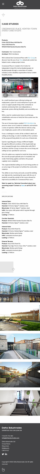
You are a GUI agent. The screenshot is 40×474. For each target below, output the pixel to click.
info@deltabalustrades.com (10, 438)
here (22, 185)
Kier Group (31, 58)
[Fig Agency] (3, 471)
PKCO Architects (29, 123)
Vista (21, 60)
